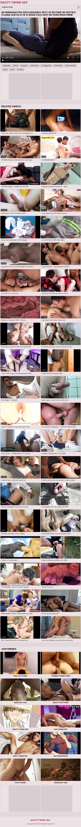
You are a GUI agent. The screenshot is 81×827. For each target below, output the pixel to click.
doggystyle (47, 66)
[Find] (78, 7)
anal (16, 66)
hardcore (35, 66)
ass (13, 70)
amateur (59, 66)
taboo (21, 70)
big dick (7, 66)
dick (6, 70)
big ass (24, 66)
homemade (71, 66)
